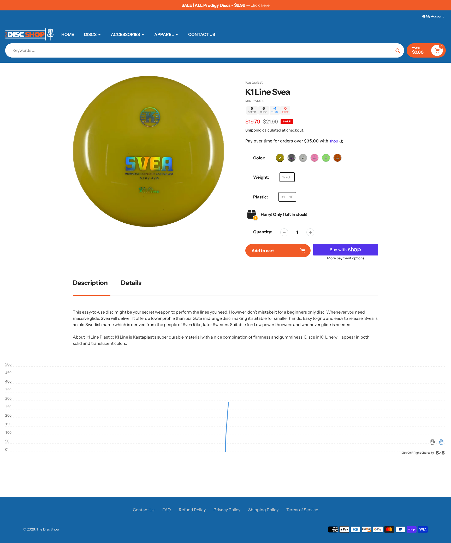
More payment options (345, 258)
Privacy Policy (226, 509)
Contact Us (144, 509)
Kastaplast (254, 82)
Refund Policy (192, 509)
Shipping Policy (263, 509)
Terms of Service (302, 509)
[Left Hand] (433, 442)
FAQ (166, 509)
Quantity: (262, 231)
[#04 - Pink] (314, 158)
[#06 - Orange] (337, 158)
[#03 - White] (303, 158)
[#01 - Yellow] (280, 158)
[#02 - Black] (291, 158)
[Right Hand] (441, 442)
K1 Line (287, 197)
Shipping (253, 130)
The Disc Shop (47, 529)
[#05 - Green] (326, 158)
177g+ (287, 177)
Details (131, 282)
